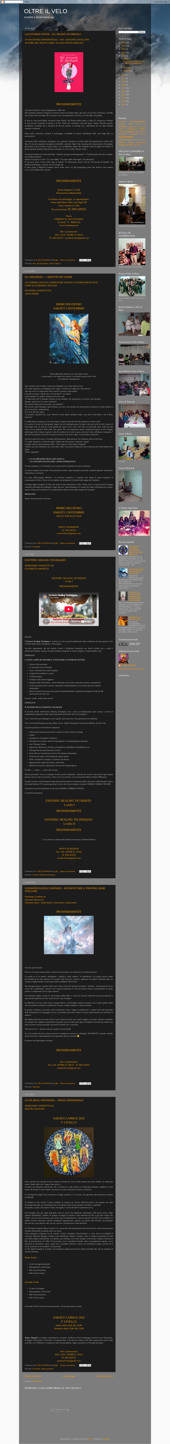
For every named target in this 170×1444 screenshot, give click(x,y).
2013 (123, 101)
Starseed (36, 1087)
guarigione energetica (128, 134)
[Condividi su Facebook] (87, 260)
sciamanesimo (125, 139)
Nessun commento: (68, 260)
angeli (130, 124)
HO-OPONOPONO (138, 122)
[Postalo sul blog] (83, 260)
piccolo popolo (42, 263)
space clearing (140, 140)
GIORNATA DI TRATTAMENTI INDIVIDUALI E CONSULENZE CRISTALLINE (135, 596)
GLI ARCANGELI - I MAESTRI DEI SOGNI (48, 277)
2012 (123, 104)
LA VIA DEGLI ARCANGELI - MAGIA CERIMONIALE (54, 1100)
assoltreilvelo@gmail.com (69, 533)
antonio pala (140, 124)
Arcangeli (36, 547)
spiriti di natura (54, 263)
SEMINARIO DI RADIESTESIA (135, 618)
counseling (122, 131)
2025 (123, 46)
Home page (69, 1376)
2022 (123, 56)
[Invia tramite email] (80, 260)
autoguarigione (132, 126)
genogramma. (140, 131)
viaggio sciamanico (126, 145)
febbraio (126, 71)
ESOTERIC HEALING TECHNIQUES (45, 560)
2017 (123, 88)
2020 (123, 78)
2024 (123, 49)
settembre (127, 68)
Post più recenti (33, 1376)
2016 (123, 91)
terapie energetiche (136, 142)
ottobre (126, 59)
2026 (123, 42)
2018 (123, 85)
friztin (90, 1439)
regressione (126, 136)
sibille (134, 140)
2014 (123, 98)
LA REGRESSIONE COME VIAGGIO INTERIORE (136, 571)
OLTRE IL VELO (45, 11)
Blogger (106, 1439)
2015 (123, 95)
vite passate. (138, 145)
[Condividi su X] (85, 260)
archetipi (122, 126)
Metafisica (122, 124)
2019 (123, 82)
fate (34, 263)
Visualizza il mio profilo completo (131, 669)
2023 (123, 52)
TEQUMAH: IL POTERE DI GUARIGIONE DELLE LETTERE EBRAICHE (136, 550)
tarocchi (122, 142)
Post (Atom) (37, 1381)
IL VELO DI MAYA (128, 665)
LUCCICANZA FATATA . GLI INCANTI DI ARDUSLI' (53, 34)
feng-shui (131, 131)
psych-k (142, 134)
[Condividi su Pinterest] (90, 260)
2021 (123, 75)
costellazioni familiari (136, 129)
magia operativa (47, 1369)
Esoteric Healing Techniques (44, 875)
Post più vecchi (105, 1376)
